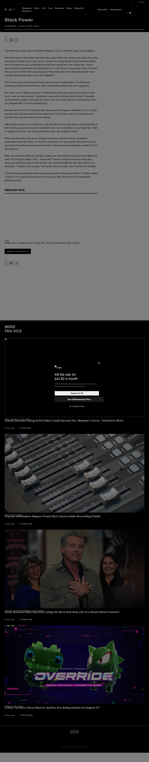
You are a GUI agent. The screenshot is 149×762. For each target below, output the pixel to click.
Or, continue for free (76, 406)
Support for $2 (77, 393)
